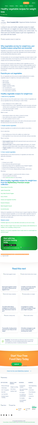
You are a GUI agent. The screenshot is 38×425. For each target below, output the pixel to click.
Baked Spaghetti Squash (6, 206)
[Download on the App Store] (13, 245)
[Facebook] (1, 415)
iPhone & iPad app (5, 385)
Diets (17, 5)
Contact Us (31, 396)
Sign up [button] (26, 3)
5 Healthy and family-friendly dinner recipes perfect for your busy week (28, 288)
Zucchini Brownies (5, 209)
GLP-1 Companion (5, 389)
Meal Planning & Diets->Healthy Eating (22, 254)
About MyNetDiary (33, 385)
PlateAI (30, 387)
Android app (4, 387)
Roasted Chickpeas (5, 202)
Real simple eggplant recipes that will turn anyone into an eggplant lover (9, 288)
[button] (4, 405)
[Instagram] (6, 415)
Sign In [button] (33, 2)
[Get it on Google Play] (6, 245)
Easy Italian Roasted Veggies (7, 193)
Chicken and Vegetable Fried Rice (8, 199)
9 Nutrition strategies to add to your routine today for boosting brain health (28, 329)
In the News (31, 389)
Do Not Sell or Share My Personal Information (26, 422)
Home (6, 5)
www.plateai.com (15, 248)
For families (22, 398)
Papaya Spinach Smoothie (7, 187)
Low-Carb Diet (4, 394)
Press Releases (32, 392)
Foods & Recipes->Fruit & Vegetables (7, 254)
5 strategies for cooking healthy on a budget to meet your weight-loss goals (28, 308)
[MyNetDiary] (8, 2)
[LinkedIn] (3, 415)
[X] (8, 415)
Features (12, 5)
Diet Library (13, 389)
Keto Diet (3, 392)
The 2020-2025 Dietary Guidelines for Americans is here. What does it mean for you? (9, 309)
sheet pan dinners (10, 177)
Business (31, 5)
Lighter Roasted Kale (5, 190)
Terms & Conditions (12, 422)
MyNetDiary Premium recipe (19, 182)
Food (26, 5)
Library (21, 5)
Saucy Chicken (4, 196)
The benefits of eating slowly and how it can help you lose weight (9, 329)
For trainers (22, 392)
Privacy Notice (6, 422)
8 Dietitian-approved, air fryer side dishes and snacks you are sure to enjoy (18, 222)
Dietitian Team (14, 391)
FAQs (30, 398)
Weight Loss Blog (14, 387)
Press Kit (31, 394)
